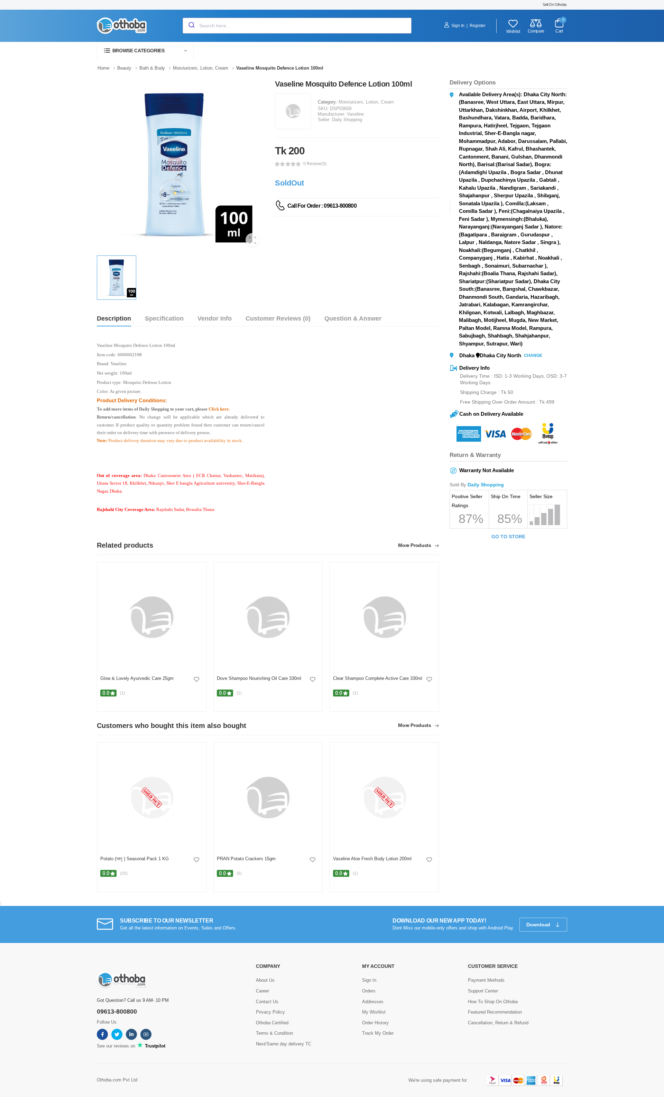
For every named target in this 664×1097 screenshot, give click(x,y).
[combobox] (297, 26)
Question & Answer (352, 318)
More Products (415, 545)
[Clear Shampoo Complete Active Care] (384, 617)
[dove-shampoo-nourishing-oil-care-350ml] (268, 617)
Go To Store (508, 536)
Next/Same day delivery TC (283, 1043)
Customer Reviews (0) (278, 318)
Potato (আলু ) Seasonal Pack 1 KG (134, 858)
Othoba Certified (272, 1022)
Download (539, 924)
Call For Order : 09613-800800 (322, 206)
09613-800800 (117, 1011)
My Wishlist (374, 1012)
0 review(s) (314, 164)
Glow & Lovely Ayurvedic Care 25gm (137, 678)
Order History (375, 1022)
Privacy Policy (270, 1012)
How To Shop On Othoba (493, 1001)
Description (114, 318)
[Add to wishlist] (196, 679)
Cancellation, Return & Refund (498, 1022)
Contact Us (267, 1001)
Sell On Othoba (554, 4)
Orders (369, 990)
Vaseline (355, 114)
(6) (239, 873)
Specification (164, 318)
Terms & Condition (274, 1033)
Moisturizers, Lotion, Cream (366, 102)
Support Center (483, 990)
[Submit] (191, 25)
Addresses (373, 1001)
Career (262, 990)
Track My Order (378, 1033)
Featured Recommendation (495, 1012)
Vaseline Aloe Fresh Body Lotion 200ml (372, 858)
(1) (122, 693)
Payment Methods (486, 980)
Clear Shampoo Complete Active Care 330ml (377, 678)
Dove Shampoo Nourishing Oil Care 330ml (259, 678)
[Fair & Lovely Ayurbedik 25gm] (151, 617)
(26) (124, 873)
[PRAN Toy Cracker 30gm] (268, 797)
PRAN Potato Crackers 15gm (246, 858)
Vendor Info (214, 318)
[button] (145, 51)
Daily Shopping (347, 119)
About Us (265, 980)
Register (478, 25)
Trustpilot (154, 1046)
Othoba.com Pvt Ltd (117, 1079)
